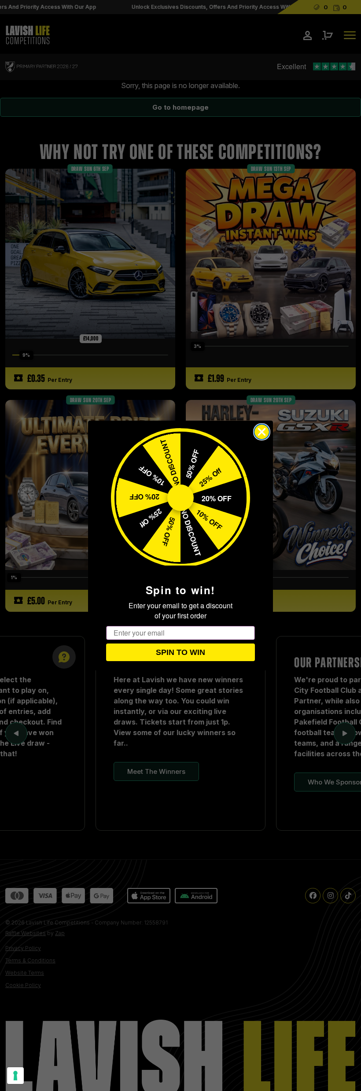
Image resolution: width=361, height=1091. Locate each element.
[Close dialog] (261, 432)
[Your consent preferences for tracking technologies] (15, 1075)
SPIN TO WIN (180, 652)
